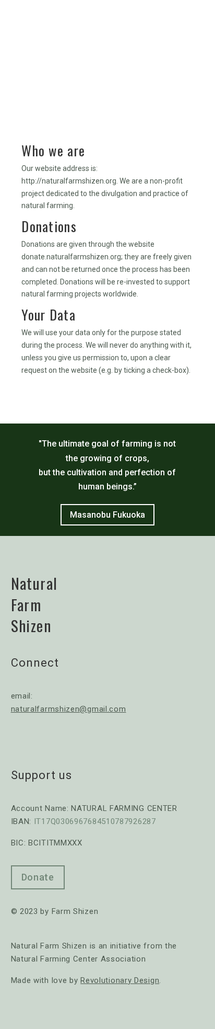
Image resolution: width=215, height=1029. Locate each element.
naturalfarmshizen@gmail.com (68, 709)
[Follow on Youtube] (41, 740)
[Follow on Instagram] (63, 740)
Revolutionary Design (119, 980)
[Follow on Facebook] (19, 740)
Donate (37, 877)
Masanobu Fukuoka (107, 515)
